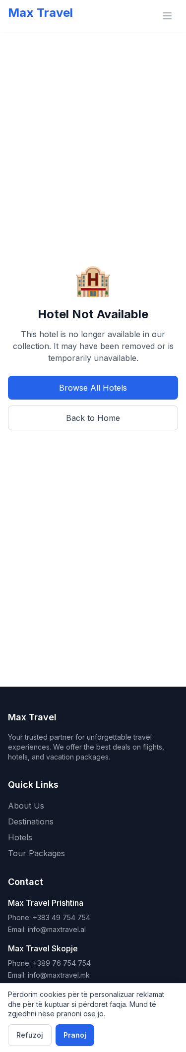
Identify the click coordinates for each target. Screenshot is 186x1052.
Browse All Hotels (93, 388)
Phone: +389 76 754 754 (49, 963)
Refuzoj (29, 1035)
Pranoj (74, 1035)
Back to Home (93, 418)
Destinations (31, 821)
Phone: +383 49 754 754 (49, 917)
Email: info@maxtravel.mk (49, 975)
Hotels (20, 837)
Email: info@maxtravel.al (47, 929)
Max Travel (40, 12)
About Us (26, 806)
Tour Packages (36, 853)
